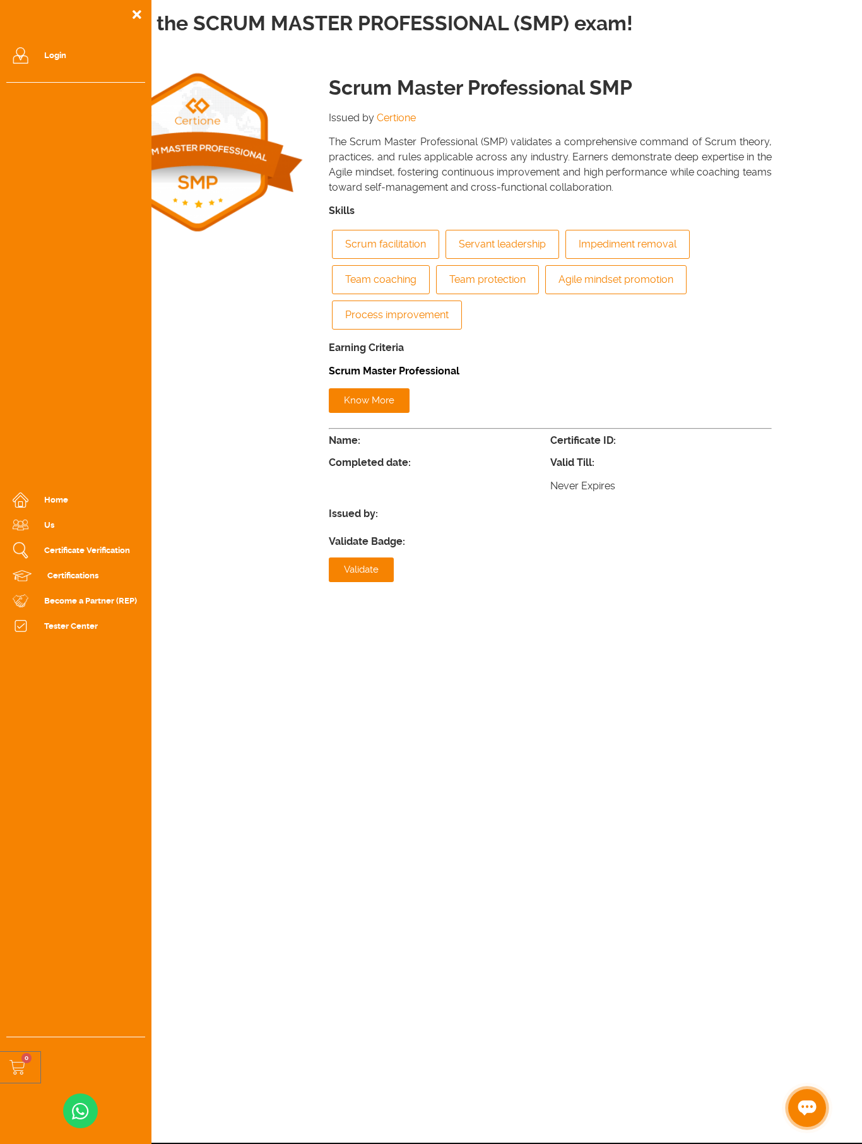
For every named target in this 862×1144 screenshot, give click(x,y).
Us (49, 525)
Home (56, 499)
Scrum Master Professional (394, 371)
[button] (369, 400)
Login (55, 55)
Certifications (72, 575)
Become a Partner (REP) (90, 600)
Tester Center (71, 626)
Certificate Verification (87, 550)
